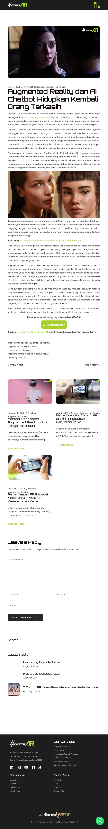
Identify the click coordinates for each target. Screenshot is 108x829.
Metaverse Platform (62, 761)
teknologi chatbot (17, 357)
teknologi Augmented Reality (38, 117)
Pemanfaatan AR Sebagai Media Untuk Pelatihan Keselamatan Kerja (28, 498)
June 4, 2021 (14, 86)
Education (14, 784)
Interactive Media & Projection (66, 754)
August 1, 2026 (30, 666)
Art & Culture (15, 791)
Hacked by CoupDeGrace (41, 662)
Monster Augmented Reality (49, 822)
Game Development (62, 757)
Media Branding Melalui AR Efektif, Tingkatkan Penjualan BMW (76, 418)
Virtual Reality (60, 750)
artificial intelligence (18, 342)
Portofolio (58, 780)
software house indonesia (21, 353)
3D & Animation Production (65, 765)
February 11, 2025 (16, 412)
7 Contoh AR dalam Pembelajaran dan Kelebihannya (60, 687)
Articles (31, 412)
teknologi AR (42, 353)
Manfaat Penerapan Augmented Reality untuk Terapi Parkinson (27, 422)
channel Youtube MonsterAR (33, 332)
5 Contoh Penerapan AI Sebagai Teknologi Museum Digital (50, 240)
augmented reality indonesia (23, 346)
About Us (58, 787)
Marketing (14, 780)
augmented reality (39, 342)
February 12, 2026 (31, 691)
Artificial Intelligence (33, 86)
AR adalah (13, 280)
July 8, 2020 (62, 412)
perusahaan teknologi (19, 350)
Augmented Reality (56, 86)
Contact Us (59, 791)
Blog (56, 784)
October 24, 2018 (16, 488)
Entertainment (16, 787)
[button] (100, 821)
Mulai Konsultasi (56, 324)
